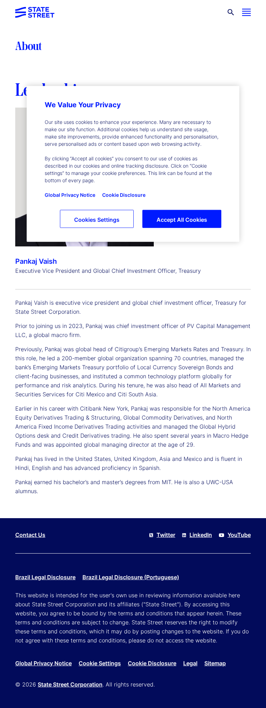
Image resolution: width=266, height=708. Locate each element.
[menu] (246, 12)
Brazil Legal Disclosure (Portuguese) (130, 577)
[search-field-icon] (231, 12)
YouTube (239, 534)
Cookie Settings (100, 663)
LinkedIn (200, 534)
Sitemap (215, 663)
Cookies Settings (96, 219)
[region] (133, 164)
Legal (190, 663)
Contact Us (30, 534)
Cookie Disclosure (152, 663)
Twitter (166, 534)
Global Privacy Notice (43, 663)
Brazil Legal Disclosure (45, 577)
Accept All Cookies (182, 219)
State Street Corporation (70, 684)
